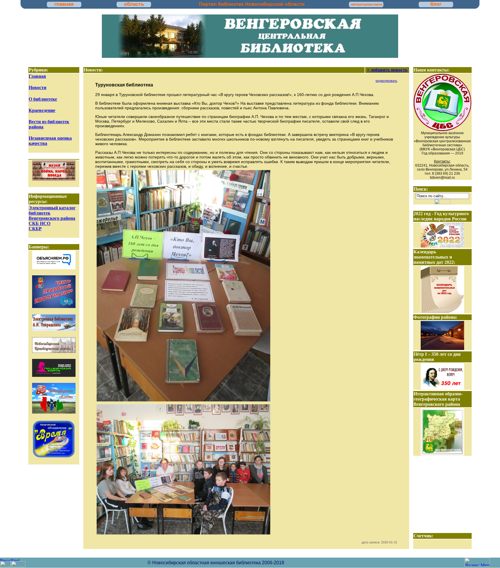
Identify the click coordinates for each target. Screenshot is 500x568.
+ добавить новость (387, 69)
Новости (37, 87)
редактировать (386, 80)
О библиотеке (43, 99)
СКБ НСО (39, 223)
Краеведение (42, 110)
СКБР (35, 228)
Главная (37, 76)
